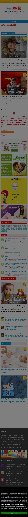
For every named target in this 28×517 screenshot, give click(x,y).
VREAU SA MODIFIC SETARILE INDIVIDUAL (14, 514)
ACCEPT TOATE (14, 513)
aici (13, 499)
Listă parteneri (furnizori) (5, 510)
